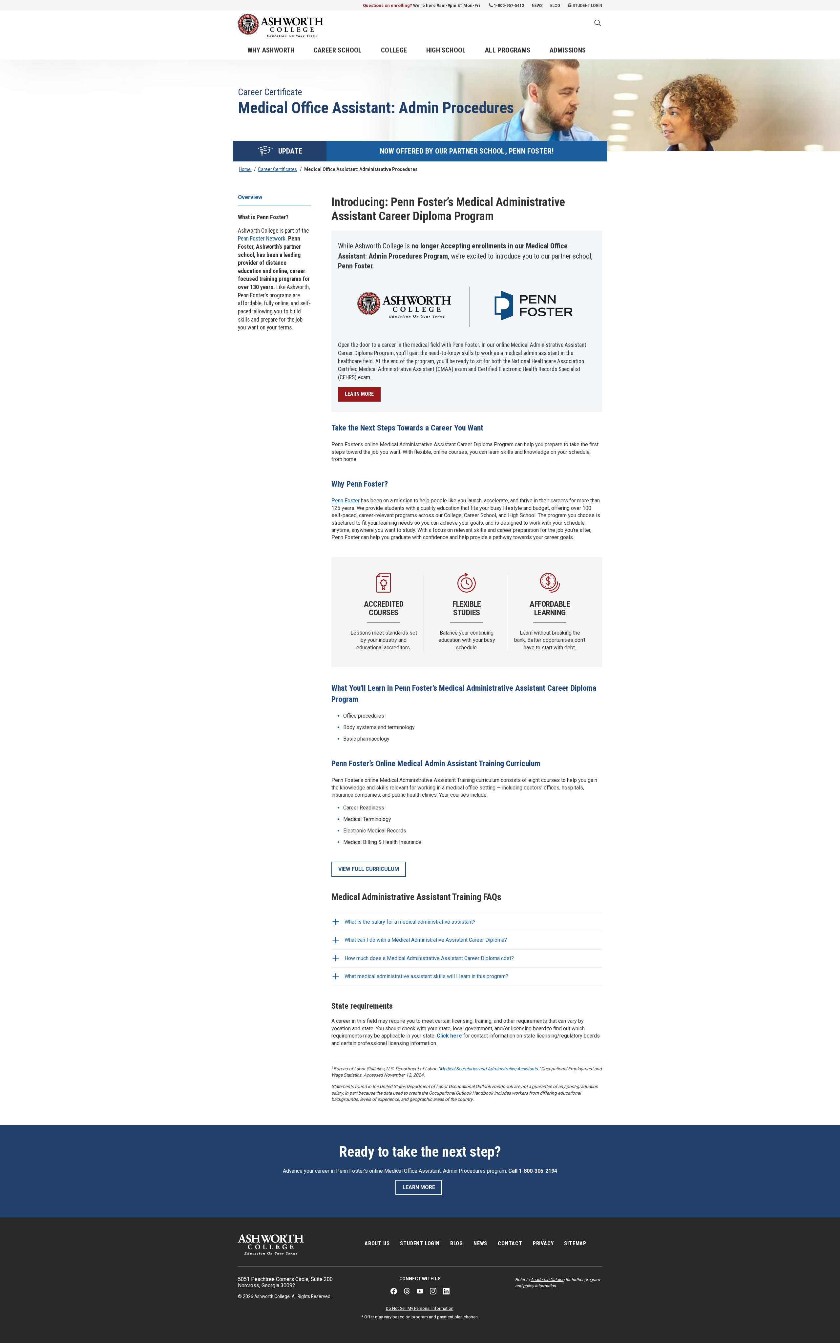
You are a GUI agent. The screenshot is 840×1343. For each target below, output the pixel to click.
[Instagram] (433, 1291)
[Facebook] (393, 1291)
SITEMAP (575, 1243)
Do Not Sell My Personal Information (419, 1308)
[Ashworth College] (280, 25)
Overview (250, 197)
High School (446, 50)
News (537, 5)
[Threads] (407, 1291)
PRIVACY (543, 1243)
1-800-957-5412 (509, 5)
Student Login (587, 5)
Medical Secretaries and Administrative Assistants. (489, 1068)
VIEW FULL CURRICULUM (368, 869)
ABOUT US (377, 1243)
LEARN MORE (359, 394)
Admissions (568, 50)
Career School (338, 50)
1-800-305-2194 (538, 1171)
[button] (598, 23)
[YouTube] (420, 1291)
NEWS (480, 1243)
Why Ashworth (271, 50)
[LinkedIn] (446, 1291)
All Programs (508, 50)
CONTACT (510, 1243)
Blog (555, 5)
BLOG (456, 1243)
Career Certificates (277, 169)
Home (245, 169)
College (394, 50)
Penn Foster (345, 500)
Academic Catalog (547, 1279)
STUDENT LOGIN (419, 1243)
